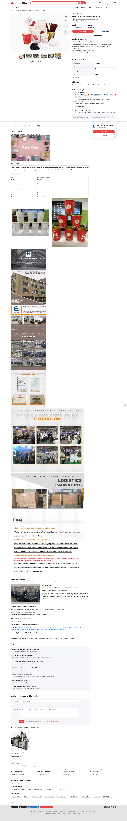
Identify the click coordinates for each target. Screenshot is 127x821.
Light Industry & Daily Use (21, 10)
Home (12, 10)
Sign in (114, 4)
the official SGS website (45, 582)
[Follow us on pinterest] (113, 807)
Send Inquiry (83, 31)
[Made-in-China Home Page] (19, 3)
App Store (14, 807)
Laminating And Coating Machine (18, 774)
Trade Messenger (34, 807)
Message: (16, 709)
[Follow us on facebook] (105, 807)
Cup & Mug (30, 10)
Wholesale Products (63, 811)
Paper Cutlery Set (94, 774)
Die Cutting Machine (79, 627)
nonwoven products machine (43, 771)
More (12, 802)
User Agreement (71, 816)
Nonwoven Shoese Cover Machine (41, 629)
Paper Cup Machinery (24, 627)
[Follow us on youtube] (111, 807)
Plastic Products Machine (69, 771)
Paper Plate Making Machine (53, 627)
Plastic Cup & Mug (26, 789)
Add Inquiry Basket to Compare (40, 62)
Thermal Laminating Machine (17, 769)
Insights (94, 811)
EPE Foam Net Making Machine (37, 627)
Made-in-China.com (57, 813)
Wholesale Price (72, 811)
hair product (40, 769)
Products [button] (34, 3)
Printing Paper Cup (74, 796)
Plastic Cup (67, 789)
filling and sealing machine (69, 769)
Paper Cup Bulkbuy (16, 800)
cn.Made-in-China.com (77, 813)
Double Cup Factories (49, 796)
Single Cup (26, 796)
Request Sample (98, 35)
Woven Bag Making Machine (58, 629)
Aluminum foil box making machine (98, 769)
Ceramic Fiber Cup (50, 789)
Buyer (82, 7)
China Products (41, 811)
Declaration (79, 816)
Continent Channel (80, 811)
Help (90, 7)
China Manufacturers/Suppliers (52, 811)
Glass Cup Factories (16, 796)
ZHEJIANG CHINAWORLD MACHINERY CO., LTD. (87, 19)
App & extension (98, 7)
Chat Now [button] (106, 31)
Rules (115, 7)
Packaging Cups (15, 789)
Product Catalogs (31, 766)
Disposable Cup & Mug (40, 10)
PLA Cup (60, 789)
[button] (79, 3)
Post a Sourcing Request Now (51, 721)
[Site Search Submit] (83, 2)
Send (22, 721)
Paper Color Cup (96, 796)
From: (17, 701)
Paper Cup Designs (107, 796)
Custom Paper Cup (85, 796)
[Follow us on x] (107, 807)
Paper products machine (16, 771)
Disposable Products (38, 789)
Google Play (23, 807)
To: (18, 705)
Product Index (88, 811)
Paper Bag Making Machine (66, 627)
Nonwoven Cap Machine (27, 629)
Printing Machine (41, 774)
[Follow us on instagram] (109, 807)
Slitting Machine (67, 774)
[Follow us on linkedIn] (115, 807)
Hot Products (33, 811)
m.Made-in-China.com (67, 813)
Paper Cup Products (61, 796)
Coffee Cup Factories (36, 796)
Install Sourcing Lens (47, 807)
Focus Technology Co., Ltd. (53, 816)
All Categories (16, 7)
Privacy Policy (86, 816)
